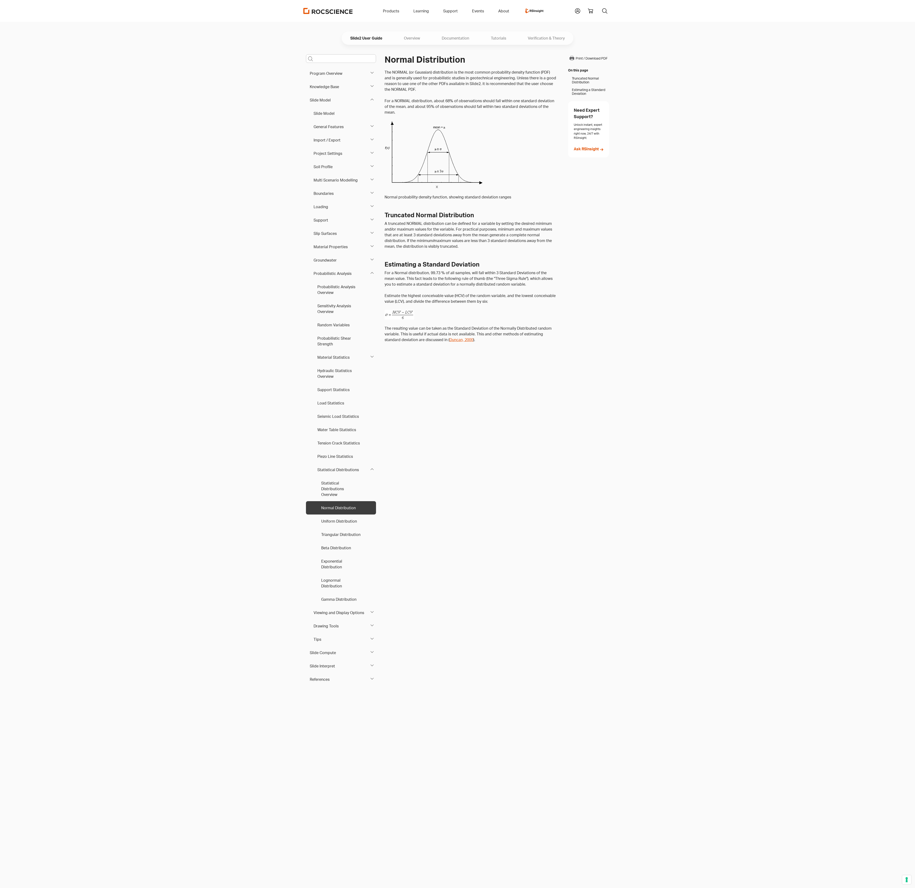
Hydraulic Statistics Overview (334, 373)
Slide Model (320, 100)
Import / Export (327, 140)
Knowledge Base (324, 86)
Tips (317, 639)
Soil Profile (323, 166)
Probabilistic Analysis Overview (336, 289)
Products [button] (391, 11)
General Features (329, 126)
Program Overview (326, 73)
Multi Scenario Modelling (336, 180)
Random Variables (333, 325)
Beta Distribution (336, 547)
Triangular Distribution (341, 534)
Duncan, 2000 (461, 339)
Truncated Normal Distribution (585, 80)
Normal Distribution (338, 507)
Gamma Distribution (338, 599)
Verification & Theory (546, 38)
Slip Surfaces (325, 233)
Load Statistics (330, 403)
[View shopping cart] (590, 11)
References (320, 679)
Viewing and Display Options (339, 612)
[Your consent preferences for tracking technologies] (906, 879)
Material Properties (331, 246)
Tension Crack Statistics (338, 443)
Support (321, 220)
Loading (321, 206)
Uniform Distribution (339, 521)
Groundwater (325, 260)
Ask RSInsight (586, 148)
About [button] (503, 11)
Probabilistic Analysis (332, 273)
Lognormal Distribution (331, 583)
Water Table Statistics (336, 429)
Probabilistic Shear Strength (334, 341)
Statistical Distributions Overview (332, 489)
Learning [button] (421, 11)
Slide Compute (323, 652)
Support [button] (450, 11)
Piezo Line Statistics (335, 456)
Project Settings (328, 153)
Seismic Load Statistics (338, 416)
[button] (577, 10)
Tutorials (498, 38)
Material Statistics (333, 357)
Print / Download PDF (592, 58)
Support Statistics (333, 389)
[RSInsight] (534, 11)
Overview (412, 38)
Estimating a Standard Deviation (588, 92)
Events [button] (478, 11)
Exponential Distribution (331, 564)
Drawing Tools (326, 626)
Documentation (455, 38)
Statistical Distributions (338, 469)
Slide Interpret (322, 666)
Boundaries (324, 193)
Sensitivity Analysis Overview (334, 308)
